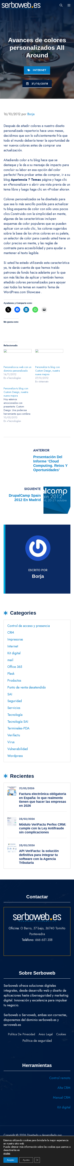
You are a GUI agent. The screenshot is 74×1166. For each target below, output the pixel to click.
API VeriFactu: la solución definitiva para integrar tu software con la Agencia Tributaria (39, 856)
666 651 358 (43, 939)
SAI (9, 694)
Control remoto (59, 1078)
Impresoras (15, 639)
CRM (10, 632)
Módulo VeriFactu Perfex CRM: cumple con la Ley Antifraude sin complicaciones (42, 828)
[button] (61, 5)
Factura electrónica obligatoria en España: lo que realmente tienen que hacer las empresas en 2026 (42, 799)
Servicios (13, 708)
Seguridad (14, 701)
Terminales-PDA (18, 728)
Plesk (10, 673)
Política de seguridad (37, 1040)
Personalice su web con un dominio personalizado (17, 368)
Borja (38, 576)
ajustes (6, 1153)
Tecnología (14, 714)
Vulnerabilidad (17, 749)
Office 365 (14, 666)
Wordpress (15, 755)
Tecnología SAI (17, 721)
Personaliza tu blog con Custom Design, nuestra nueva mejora (47, 370)
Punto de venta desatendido (26, 687)
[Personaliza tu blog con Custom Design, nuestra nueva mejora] (49, 357)
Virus (11, 742)
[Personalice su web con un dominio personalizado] (18, 357)
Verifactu (13, 735)
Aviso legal (46, 1034)
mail (10, 660)
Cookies (61, 1034)
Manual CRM (61, 1097)
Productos (14, 680)
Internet (39, 70)
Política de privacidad (21, 1034)
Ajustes (26, 1160)
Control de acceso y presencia (28, 625)
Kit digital (13, 653)
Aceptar (10, 1160)
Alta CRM (63, 1087)
